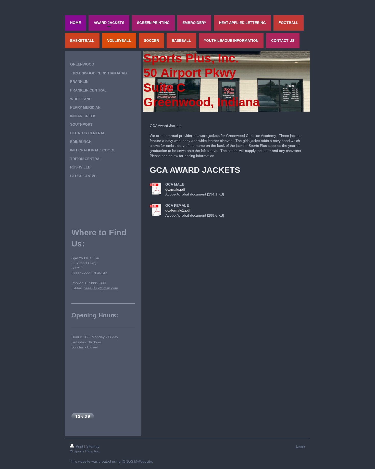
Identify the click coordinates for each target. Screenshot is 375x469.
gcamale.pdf (175, 189)
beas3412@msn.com (101, 288)
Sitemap (92, 446)
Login (300, 446)
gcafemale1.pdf (177, 210)
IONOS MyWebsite (137, 461)
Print (79, 446)
